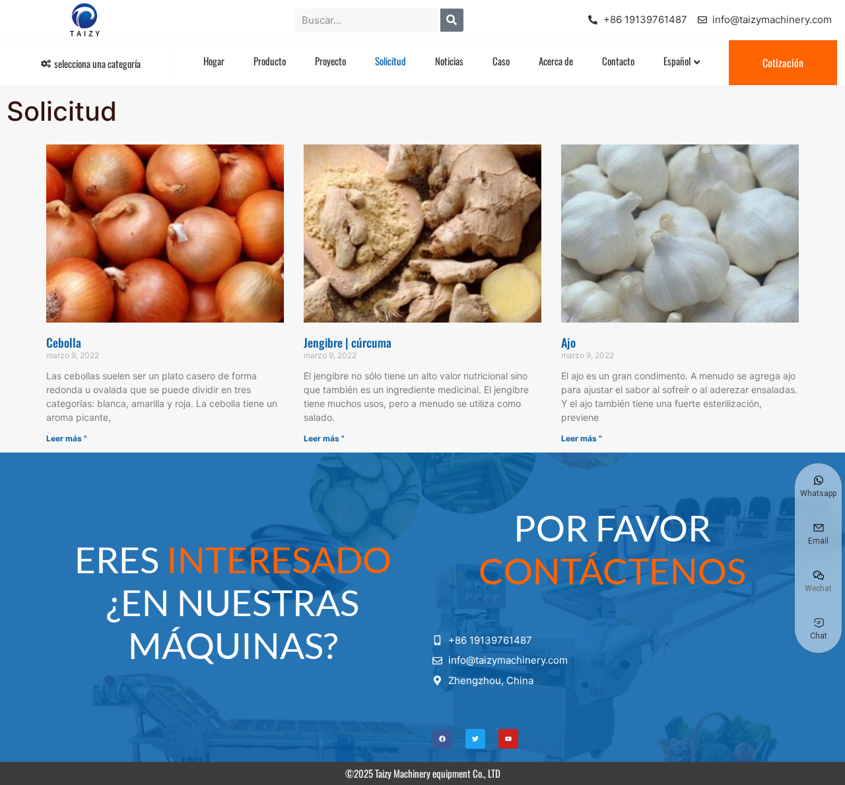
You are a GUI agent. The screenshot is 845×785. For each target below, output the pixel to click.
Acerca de (556, 60)
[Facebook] (442, 739)
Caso (501, 60)
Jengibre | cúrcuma (347, 342)
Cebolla (63, 342)
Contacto (618, 60)
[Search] (451, 20)
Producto (270, 60)
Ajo (568, 342)
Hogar (213, 60)
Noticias (449, 60)
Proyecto (330, 60)
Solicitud (390, 60)
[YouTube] (508, 739)
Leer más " (66, 438)
